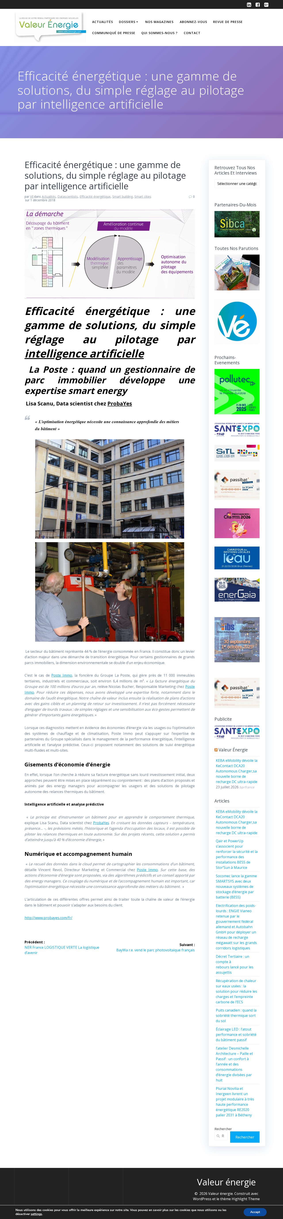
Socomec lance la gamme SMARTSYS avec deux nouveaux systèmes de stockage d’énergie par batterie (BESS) (236, 886)
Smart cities (142, 196)
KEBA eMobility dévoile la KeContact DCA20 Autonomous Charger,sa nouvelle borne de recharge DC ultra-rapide (236, 771)
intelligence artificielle (84, 353)
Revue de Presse (228, 22)
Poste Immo (61, 675)
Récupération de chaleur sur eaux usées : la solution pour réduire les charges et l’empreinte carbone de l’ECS (236, 991)
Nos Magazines (159, 22)
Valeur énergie (233, 750)
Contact (192, 33)
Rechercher (223, 1129)
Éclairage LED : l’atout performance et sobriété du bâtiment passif (236, 1034)
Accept (255, 1212)
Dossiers (127, 22)
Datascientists (67, 196)
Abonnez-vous (193, 22)
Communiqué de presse (113, 33)
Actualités (102, 22)
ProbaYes (119, 403)
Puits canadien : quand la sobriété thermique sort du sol (236, 1015)
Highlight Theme (246, 1198)
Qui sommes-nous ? (159, 33)
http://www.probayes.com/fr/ (48, 917)
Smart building (122, 196)
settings (36, 1214)
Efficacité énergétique (95, 196)
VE (32, 196)
